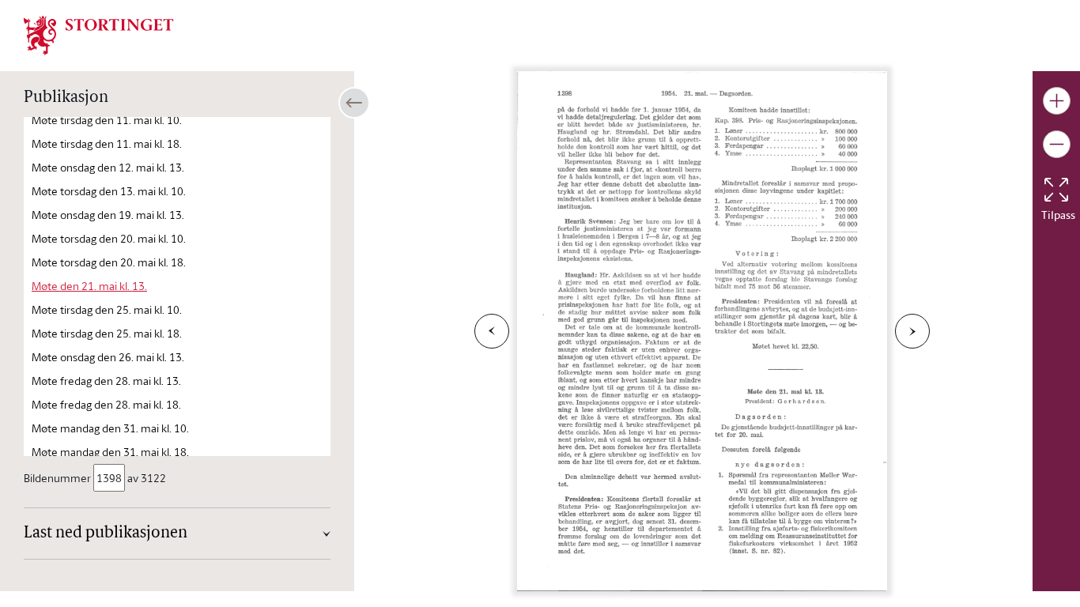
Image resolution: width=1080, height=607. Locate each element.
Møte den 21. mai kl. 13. (89, 285)
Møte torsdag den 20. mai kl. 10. (109, 238)
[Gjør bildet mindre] (1057, 144)
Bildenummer (57, 477)
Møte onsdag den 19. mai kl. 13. (108, 214)
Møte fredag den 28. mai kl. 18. (106, 404)
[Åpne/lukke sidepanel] (354, 103)
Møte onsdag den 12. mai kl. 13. (108, 167)
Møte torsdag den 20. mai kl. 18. (109, 262)
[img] (99, 34)
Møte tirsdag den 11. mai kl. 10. (107, 119)
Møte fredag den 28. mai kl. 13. (106, 380)
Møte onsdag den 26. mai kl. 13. (108, 356)
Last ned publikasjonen (105, 533)
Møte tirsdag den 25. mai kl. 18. (107, 333)
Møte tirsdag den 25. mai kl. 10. (107, 309)
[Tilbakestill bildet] (1056, 189)
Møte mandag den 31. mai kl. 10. (110, 427)
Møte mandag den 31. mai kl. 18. (110, 451)
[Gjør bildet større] (1057, 101)
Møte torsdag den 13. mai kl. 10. (109, 190)
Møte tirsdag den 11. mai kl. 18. (107, 143)
